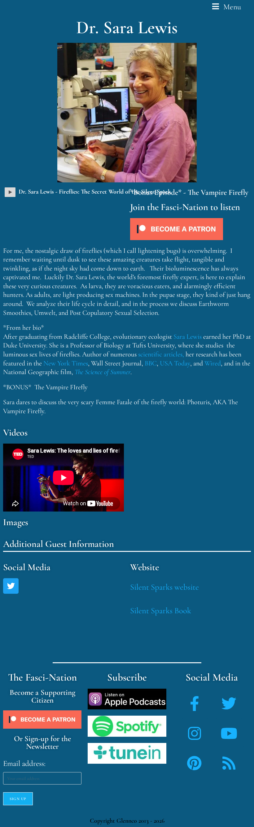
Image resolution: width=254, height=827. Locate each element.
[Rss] (229, 763)
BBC (151, 363)
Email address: (24, 763)
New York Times (65, 363)
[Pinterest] (194, 763)
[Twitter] (11, 586)
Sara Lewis (187, 337)
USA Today (175, 363)
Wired (212, 363)
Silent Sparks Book (160, 611)
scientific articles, (161, 354)
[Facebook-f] (194, 703)
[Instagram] (194, 733)
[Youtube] (229, 733)
